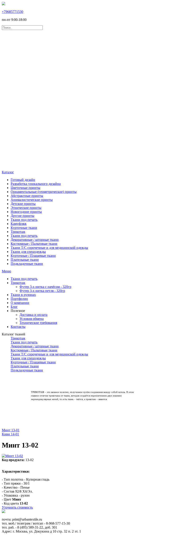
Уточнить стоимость (17, 507)
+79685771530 (12, 12)
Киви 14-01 (10, 434)
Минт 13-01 (10, 430)
